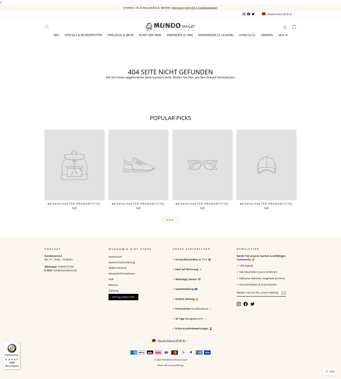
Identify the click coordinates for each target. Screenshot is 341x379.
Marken (267, 35)
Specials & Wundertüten (83, 35)
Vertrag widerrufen (123, 297)
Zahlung (113, 290)
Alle (170, 219)
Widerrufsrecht (118, 267)
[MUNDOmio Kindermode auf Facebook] (245, 304)
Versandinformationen (122, 273)
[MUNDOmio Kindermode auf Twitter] (252, 304)
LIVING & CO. (247, 35)
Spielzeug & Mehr (120, 35)
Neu (56, 35)
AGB (111, 279)
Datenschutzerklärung (122, 262)
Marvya (180, 365)
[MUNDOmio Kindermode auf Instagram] (239, 304)
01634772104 (66, 266)
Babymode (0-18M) (180, 35)
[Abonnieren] (283, 293)
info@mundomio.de (65, 270)
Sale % (283, 35)
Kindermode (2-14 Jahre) (216, 35)
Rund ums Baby (150, 35)
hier (190, 77)
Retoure (113, 285)
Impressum (115, 256)
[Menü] (18, 344)
